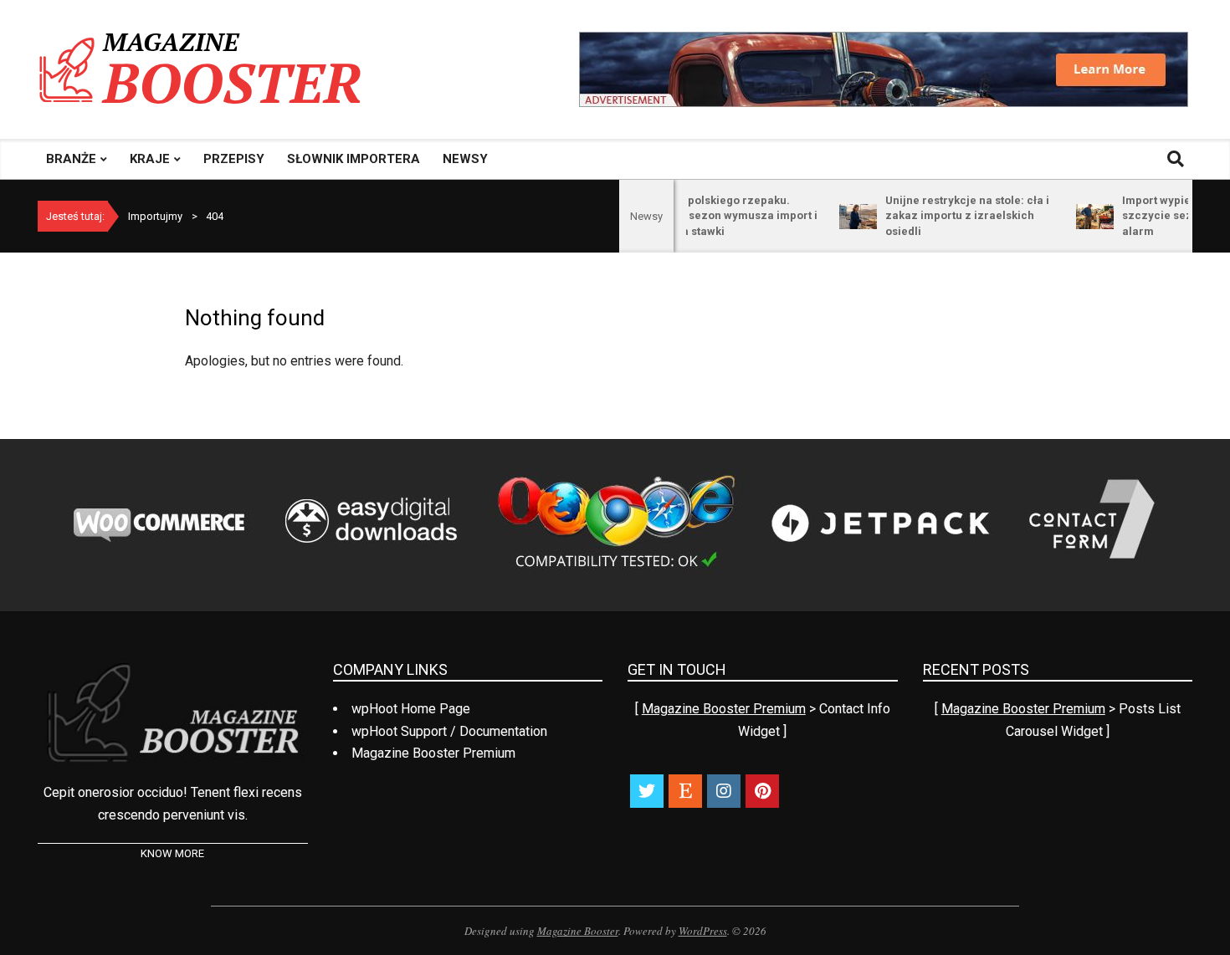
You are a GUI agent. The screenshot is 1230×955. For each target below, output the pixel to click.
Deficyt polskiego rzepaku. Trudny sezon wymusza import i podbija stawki (716, 215)
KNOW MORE (172, 853)
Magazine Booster (577, 930)
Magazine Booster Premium (724, 709)
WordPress (703, 930)
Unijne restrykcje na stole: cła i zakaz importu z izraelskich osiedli (951, 215)
